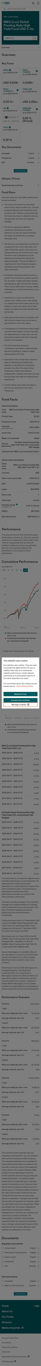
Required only (20, 694)
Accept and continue (20, 700)
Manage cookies (19, 704)
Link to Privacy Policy (24, 686)
